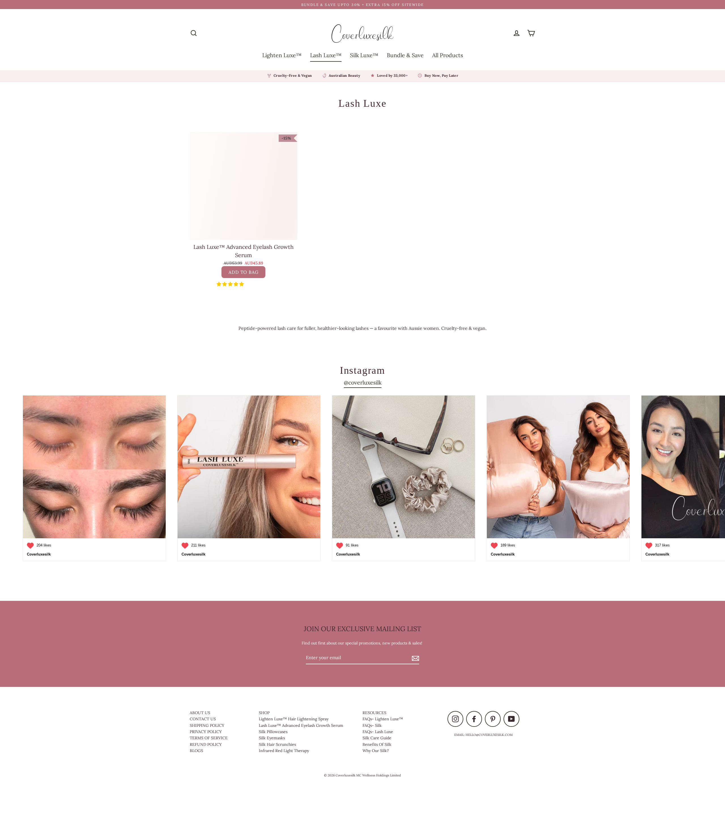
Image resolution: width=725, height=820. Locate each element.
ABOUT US (200, 712)
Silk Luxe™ (364, 55)
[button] (231, 284)
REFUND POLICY (206, 744)
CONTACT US (203, 718)
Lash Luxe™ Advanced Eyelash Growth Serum (301, 725)
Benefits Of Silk (376, 744)
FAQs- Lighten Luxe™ (382, 718)
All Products (447, 55)
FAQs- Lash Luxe (377, 731)
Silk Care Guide (376, 737)
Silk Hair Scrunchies (277, 744)
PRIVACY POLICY (206, 731)
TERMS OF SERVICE (209, 737)
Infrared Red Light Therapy (284, 750)
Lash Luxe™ (326, 55)
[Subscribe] (414, 658)
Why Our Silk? (375, 750)
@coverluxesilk (362, 382)
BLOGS (196, 750)
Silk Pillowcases (273, 731)
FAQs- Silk (372, 725)
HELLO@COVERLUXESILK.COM (489, 735)
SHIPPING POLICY (207, 725)
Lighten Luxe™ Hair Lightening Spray (294, 718)
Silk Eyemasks (272, 737)
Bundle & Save (405, 55)
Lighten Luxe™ (282, 55)
